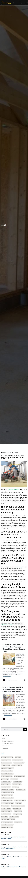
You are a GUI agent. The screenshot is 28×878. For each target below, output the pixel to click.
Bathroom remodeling (8, 741)
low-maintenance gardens (7, 789)
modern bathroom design (7, 792)
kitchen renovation (5, 784)
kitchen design (14, 779)
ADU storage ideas (5, 760)
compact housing (5, 765)
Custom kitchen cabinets (7, 768)
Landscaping (5, 746)
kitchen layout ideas (6, 781)
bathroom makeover (17, 760)
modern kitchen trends (6, 795)
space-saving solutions (6, 822)
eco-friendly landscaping (7, 773)
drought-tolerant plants (7, 770)
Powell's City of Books (6, 811)
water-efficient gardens (7, 827)
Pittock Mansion (5, 806)
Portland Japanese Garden (17, 806)
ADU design (18, 757)
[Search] (25, 729)
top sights (5, 748)
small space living (17, 814)
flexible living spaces (19, 776)
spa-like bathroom (14, 816)
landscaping (16, 787)
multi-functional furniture (7, 797)
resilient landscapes (6, 814)
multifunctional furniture (20, 800)
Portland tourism (17, 808)
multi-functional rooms (6, 800)
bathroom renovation (19, 762)
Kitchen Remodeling (7, 743)
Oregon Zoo (18, 803)
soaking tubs (4, 816)
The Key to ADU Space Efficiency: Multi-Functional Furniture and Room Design (14, 847)
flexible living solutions (6, 776)
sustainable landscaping (7, 824)
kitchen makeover (17, 781)
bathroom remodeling (6, 762)
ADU (3, 739)
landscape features (6, 787)
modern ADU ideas (20, 789)
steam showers (18, 822)
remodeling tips (18, 811)
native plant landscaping (7, 803)
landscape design (16, 784)
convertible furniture (17, 765)
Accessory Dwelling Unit (7, 757)
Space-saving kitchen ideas (8, 819)
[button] (26, 2)
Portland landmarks (6, 808)
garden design (4, 779)
